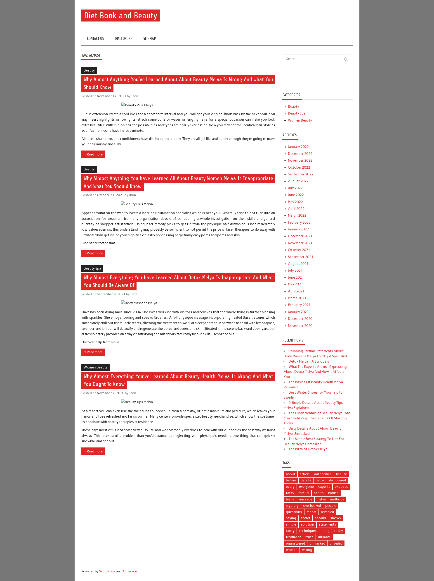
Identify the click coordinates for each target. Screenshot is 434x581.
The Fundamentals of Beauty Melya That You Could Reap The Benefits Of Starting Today (317, 418)
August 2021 (298, 264)
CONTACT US (95, 38)
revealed (327, 512)
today (338, 531)
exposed (341, 487)
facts (290, 493)
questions (294, 512)
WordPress (107, 571)
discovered (337, 480)
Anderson (129, 571)
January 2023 (298, 147)
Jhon (134, 96)
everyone (306, 487)
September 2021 (300, 257)
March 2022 (297, 215)
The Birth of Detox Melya (308, 449)
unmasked (317, 543)
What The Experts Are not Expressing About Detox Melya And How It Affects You (315, 372)
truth (309, 537)
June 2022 (296, 195)
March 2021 (297, 298)
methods (337, 499)
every (290, 487)
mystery (292, 506)
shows (335, 518)
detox (320, 480)
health (319, 493)
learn (290, 499)
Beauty (89, 70)
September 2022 (300, 174)
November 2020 (300, 326)
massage (305, 499)
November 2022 (300, 160)
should (320, 518)
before (291, 480)
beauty (341, 474)
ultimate (324, 537)
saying (291, 518)
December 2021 (300, 236)
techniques (308, 531)
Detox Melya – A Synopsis (309, 361)
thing (325, 531)
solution (307, 524)
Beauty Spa (92, 268)
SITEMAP (149, 38)
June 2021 (296, 277)
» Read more (93, 154)
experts (324, 487)
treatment (293, 537)
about (290, 474)
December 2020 (300, 319)
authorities (323, 474)
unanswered (295, 543)
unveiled (336, 543)
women (291, 550)
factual (303, 493)
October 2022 (299, 167)
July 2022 (295, 188)
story (290, 531)
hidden (333, 493)
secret (305, 518)
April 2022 (296, 209)
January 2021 (298, 312)
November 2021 (300, 243)
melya (321, 499)
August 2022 (298, 181)
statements (327, 524)
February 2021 (299, 305)
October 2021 (299, 250)
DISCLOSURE (123, 38)
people (330, 506)
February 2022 (299, 222)
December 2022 (300, 154)
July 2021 (295, 270)
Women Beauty (96, 367)
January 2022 (298, 229)
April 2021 (296, 291)
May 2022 (295, 202)
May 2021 (295, 284)
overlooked (312, 506)
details (306, 480)
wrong (307, 550)
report (311, 512)
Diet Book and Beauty (120, 15)
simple (291, 524)
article (305, 474)
